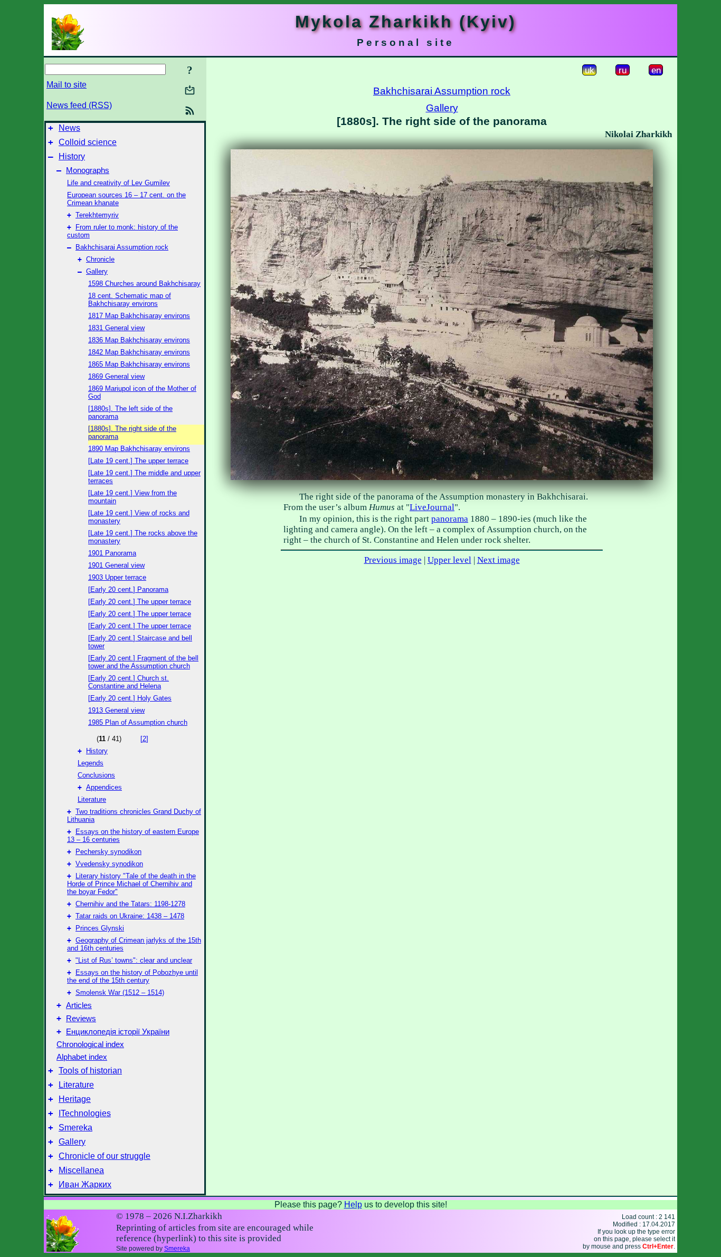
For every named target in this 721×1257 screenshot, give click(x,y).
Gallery (97, 271)
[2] (144, 739)
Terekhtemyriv (97, 215)
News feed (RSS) (79, 105)
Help (353, 1204)
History (72, 156)
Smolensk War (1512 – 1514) (119, 992)
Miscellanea (81, 1170)
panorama (449, 519)
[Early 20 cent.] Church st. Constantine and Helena (128, 682)
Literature (92, 799)
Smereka (75, 1127)
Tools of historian (90, 1070)
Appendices (104, 787)
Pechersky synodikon (108, 852)
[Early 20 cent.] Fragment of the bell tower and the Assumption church (143, 662)
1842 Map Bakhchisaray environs (139, 352)
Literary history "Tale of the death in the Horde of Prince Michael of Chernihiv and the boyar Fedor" (131, 884)
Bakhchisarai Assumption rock (121, 247)
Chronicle (100, 259)
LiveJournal (432, 507)
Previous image (393, 560)
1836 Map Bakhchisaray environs (139, 340)
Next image (498, 560)
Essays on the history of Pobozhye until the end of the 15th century (132, 976)
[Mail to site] (189, 90)
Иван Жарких (85, 1184)
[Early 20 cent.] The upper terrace (139, 602)
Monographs (87, 170)
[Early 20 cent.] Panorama (128, 589)
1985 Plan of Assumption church (137, 722)
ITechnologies (85, 1113)
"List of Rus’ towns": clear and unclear (133, 960)
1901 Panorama (112, 553)
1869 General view (116, 376)
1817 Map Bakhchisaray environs (139, 316)
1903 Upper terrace (117, 577)
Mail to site (66, 84)
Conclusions (96, 775)
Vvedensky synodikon (109, 864)
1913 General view (116, 710)
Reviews (81, 1018)
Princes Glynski (99, 928)
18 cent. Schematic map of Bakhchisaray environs (129, 300)
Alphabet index (81, 1057)
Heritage (75, 1099)
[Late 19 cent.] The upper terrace (138, 461)
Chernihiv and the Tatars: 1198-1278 (130, 904)
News (69, 127)
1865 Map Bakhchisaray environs (139, 364)
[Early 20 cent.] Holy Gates (130, 698)
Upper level (449, 560)
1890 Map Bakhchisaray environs (139, 449)
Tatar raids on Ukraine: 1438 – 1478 (129, 916)
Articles (79, 1005)
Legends (90, 763)
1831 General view (116, 328)
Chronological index (90, 1044)
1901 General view (116, 565)
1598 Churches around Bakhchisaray (144, 283)
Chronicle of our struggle (104, 1156)
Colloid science (88, 142)
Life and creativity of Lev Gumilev (118, 183)
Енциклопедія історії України (117, 1032)
